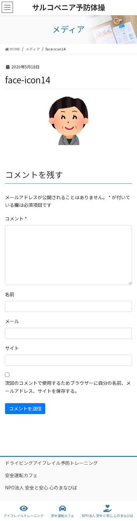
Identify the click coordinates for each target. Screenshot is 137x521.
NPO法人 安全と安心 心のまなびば (41, 487)
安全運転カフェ (21, 475)
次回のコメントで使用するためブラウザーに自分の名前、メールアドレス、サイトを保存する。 (68, 387)
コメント (16, 218)
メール (12, 321)
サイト (12, 348)
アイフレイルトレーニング (24, 515)
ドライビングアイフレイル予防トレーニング (51, 463)
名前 (9, 294)
